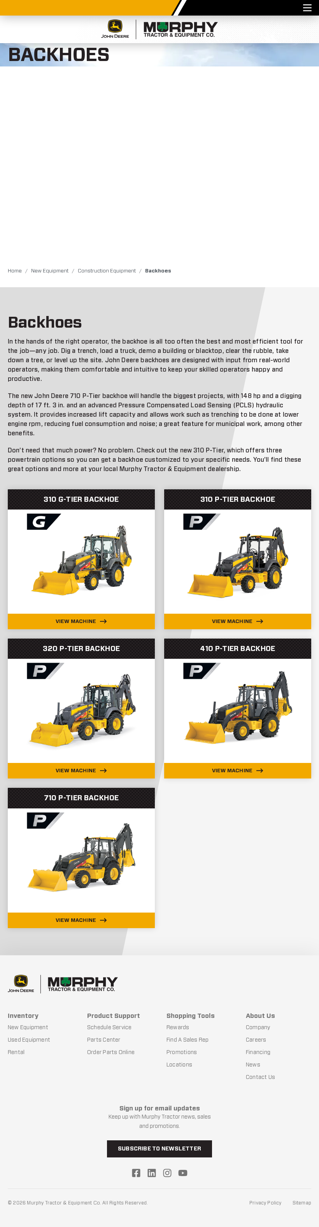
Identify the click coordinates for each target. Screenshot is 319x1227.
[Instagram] (167, 1173)
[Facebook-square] (136, 1173)
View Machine (76, 621)
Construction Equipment (107, 270)
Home (15, 270)
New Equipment (49, 270)
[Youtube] (183, 1173)
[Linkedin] (151, 1173)
